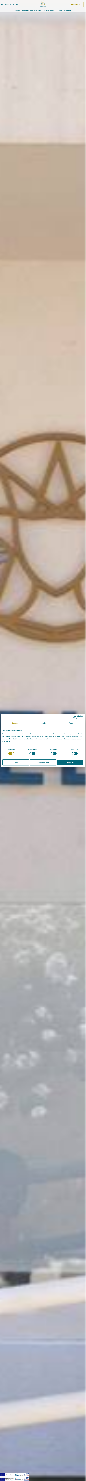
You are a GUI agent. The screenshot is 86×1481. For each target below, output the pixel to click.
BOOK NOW (75, 4)
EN (17, 4)
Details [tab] (43, 723)
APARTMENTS (27, 11)
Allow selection (43, 762)
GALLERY (58, 11)
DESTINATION (49, 11)
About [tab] (71, 723)
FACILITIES (38, 11)
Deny (16, 762)
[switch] (32, 753)
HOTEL (18, 11)
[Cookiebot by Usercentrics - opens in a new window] (74, 717)
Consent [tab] (15, 723)
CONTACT (67, 11)
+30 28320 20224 (7, 4)
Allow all (70, 762)
